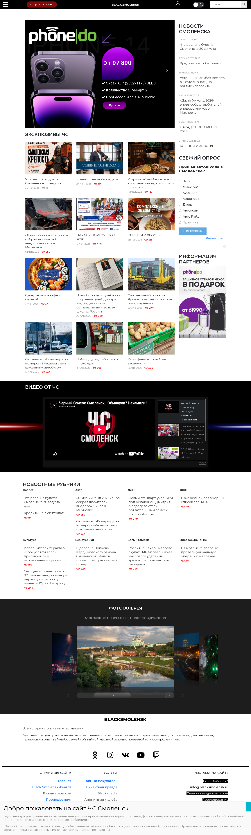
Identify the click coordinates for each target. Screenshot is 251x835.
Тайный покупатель (100, 781)
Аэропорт (190, 198)
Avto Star (189, 193)
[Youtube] (141, 755)
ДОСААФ (190, 187)
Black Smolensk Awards (51, 787)
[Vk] (125, 755)
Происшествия (58, 799)
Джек (187, 204)
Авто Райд (191, 216)
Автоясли (190, 210)
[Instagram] (110, 755)
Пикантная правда (101, 787)
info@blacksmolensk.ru (209, 787)
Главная (64, 781)
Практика (190, 222)
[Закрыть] (248, 806)
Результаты (214, 238)
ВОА (186, 181)
